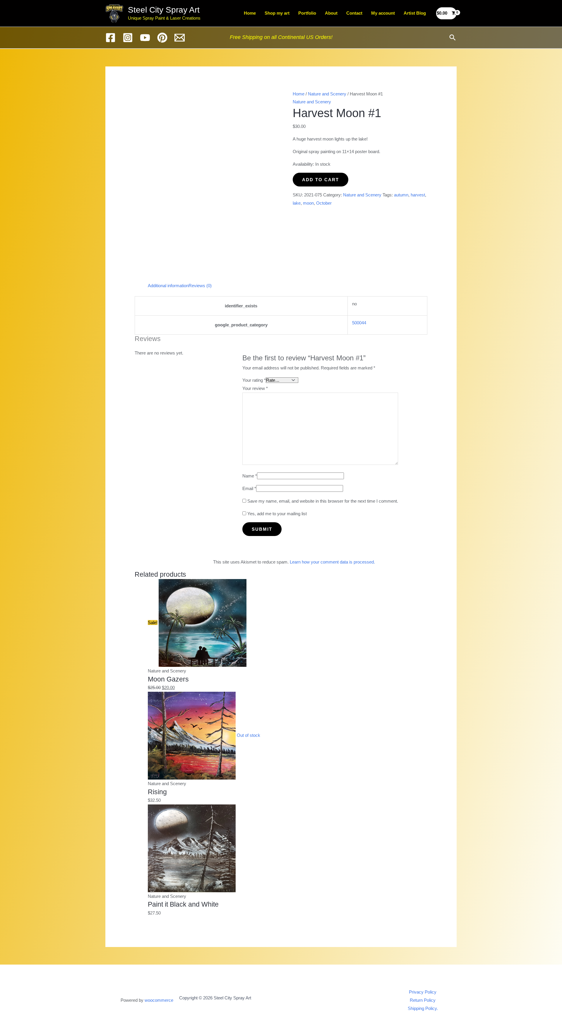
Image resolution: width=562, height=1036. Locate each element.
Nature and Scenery (327, 93)
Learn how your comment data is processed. (332, 561)
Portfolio (307, 13)
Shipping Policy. (423, 1008)
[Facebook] (110, 37)
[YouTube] (145, 37)
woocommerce (159, 1000)
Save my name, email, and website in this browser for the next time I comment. (322, 501)
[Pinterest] (162, 37)
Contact (354, 13)
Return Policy (423, 1000)
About (331, 13)
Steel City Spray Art (164, 9)
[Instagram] (128, 37)
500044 (359, 322)
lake (297, 203)
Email (249, 488)
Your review (255, 388)
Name (249, 475)
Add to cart (320, 179)
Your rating (254, 380)
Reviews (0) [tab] (200, 285)
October (324, 203)
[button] (452, 37)
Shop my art (277, 13)
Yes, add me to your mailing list (276, 513)
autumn (401, 194)
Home (250, 13)
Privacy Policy (422, 991)
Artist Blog (415, 13)
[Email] (179, 37)
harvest (418, 194)
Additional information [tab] (168, 285)
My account (383, 13)
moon (308, 203)
